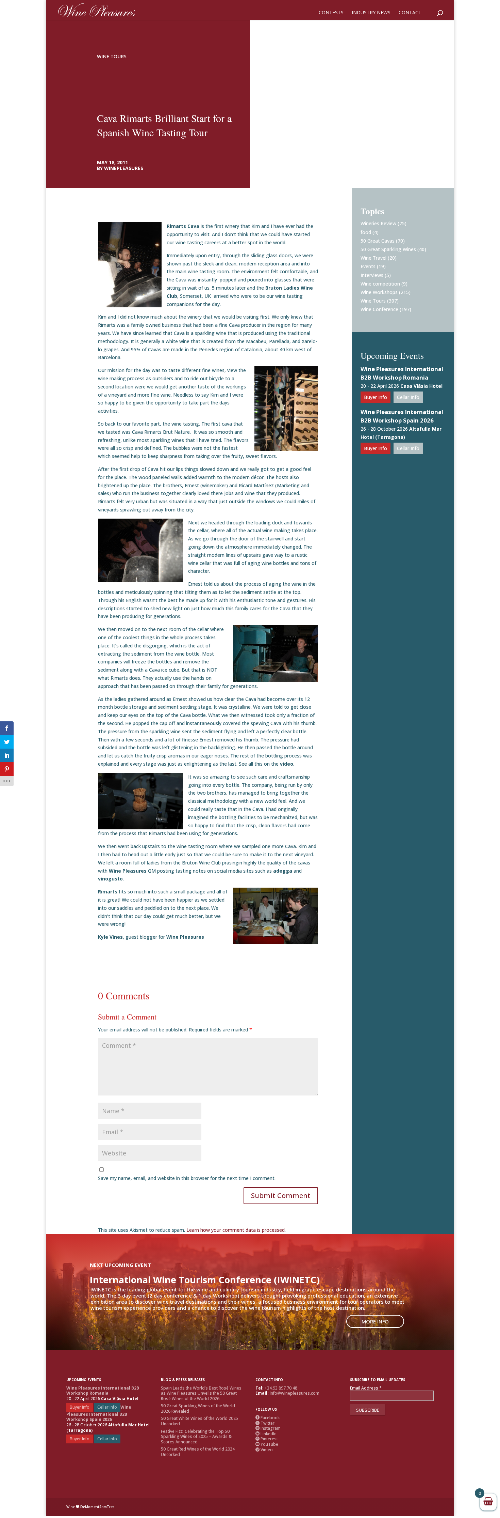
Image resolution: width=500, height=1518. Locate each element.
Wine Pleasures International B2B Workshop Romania (402, 373)
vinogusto (110, 878)
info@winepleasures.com (294, 1393)
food (366, 232)
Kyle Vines (110, 937)
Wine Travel (373, 258)
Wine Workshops (379, 292)
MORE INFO (375, 1321)
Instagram (268, 1428)
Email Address (366, 1388)
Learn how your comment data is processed (235, 1230)
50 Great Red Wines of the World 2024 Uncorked (198, 1451)
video (286, 764)
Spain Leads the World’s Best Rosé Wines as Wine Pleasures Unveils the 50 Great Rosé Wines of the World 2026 (201, 1393)
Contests (331, 13)
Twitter (264, 1423)
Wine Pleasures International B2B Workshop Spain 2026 (402, 416)
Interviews (372, 275)
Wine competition (380, 283)
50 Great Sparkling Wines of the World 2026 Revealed (198, 1408)
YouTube (266, 1444)
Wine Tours (112, 56)
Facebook (267, 1418)
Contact (410, 13)
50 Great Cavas (378, 240)
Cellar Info (408, 397)
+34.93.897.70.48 (281, 1388)
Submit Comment (281, 1195)
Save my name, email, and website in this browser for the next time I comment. (187, 1178)
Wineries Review (378, 223)
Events (368, 266)
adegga (282, 871)
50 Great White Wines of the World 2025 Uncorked (199, 1421)
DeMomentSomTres (97, 1506)
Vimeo (264, 1450)
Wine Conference (379, 309)
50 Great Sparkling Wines (388, 249)
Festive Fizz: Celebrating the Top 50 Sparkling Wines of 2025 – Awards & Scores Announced (196, 1436)
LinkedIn (266, 1434)
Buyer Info (375, 397)
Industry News (371, 13)
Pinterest (266, 1439)
